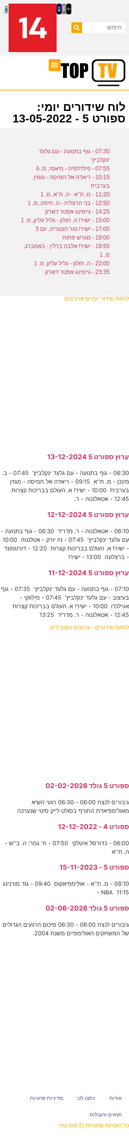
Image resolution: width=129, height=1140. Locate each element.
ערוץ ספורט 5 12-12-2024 (88, 515)
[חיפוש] (76, 27)
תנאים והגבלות (106, 1114)
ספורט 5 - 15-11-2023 (94, 867)
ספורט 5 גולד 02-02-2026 (87, 786)
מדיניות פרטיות (46, 1098)
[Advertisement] (64, 373)
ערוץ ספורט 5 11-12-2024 (88, 573)
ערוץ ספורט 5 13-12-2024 (88, 457)
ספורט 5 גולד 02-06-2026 (87, 908)
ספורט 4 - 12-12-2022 (93, 827)
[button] (55, 65)
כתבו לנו (86, 1098)
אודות (115, 1098)
